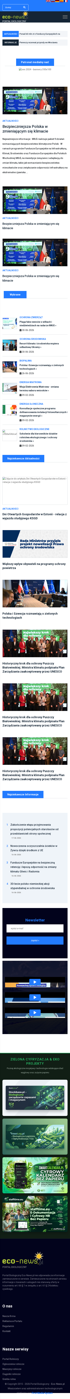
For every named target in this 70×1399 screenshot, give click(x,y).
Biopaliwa (26, 364)
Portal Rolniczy (10, 1362)
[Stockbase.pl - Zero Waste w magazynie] (35, 1102)
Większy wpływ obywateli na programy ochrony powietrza (41, 35)
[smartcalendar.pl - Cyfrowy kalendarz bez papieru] (35, 1179)
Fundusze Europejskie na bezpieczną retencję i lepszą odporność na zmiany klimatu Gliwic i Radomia (41, 44)
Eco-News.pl (58, 1387)
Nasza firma (8, 1320)
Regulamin (8, 1330)
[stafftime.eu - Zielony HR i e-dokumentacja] (35, 1218)
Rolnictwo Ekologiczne (34, 433)
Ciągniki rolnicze (11, 1378)
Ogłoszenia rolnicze (13, 1367)
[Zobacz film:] (35, 986)
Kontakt (6, 1335)
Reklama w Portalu (12, 1325)
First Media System (42, 1396)
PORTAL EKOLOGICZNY (14, 21)
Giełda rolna (9, 1383)
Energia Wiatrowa (31, 386)
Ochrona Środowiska (33, 343)
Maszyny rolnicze (11, 1372)
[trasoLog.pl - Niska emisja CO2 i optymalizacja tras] (35, 1140)
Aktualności (10, 124)
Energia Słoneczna (31, 408)
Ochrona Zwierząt (31, 321)
